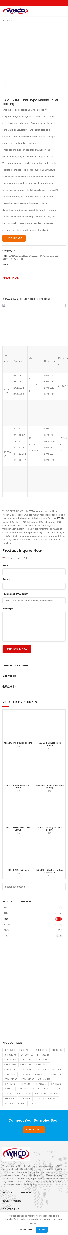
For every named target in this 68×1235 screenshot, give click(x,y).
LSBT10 (7, 1094)
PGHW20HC (9, 1099)
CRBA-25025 (42, 1060)
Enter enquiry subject (15, 594)
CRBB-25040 (26, 1064)
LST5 (18, 1094)
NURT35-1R (40, 1094)
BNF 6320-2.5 (43, 1055)
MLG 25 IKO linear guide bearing (50, 744)
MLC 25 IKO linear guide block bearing (50, 786)
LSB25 (47, 1089)
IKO (12, 20)
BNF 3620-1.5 (25, 1050)
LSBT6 (57, 1089)
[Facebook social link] (27, 3)
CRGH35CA (41, 1069)
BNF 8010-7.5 (10, 1055)
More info (26, 1230)
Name (6, 565)
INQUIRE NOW (15, 238)
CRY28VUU (26, 1084)
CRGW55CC (9, 1074)
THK (6, 913)
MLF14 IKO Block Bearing (18, 870)
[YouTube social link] (38, 3)
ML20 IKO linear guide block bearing (50, 828)
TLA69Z (32, 1103)
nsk (5, 907)
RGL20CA (52, 1099)
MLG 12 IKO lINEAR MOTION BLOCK (18, 786)
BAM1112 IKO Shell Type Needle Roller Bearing (26, 299)
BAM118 (54, 255)
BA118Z (23, 255)
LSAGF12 (22, 1089)
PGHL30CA (55, 1094)
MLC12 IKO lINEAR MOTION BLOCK (18, 828)
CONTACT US (32, 1129)
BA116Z (13, 255)
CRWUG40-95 (27, 1079)
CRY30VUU (41, 1084)
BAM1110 (7, 259)
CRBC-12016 (10, 1069)
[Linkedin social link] (23, 265)
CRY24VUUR (10, 1084)
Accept (42, 1230)
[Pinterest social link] (41, 3)
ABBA (6, 930)
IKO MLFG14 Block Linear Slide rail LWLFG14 (49, 871)
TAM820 (21, 1103)
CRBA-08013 (10, 1060)
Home (5, 20)
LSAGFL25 (35, 1089)
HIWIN (7, 924)
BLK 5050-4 (9, 1050)
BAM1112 (18, 259)
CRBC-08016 (42, 1064)
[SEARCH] (61, 886)
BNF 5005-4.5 (27, 1055)
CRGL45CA (56, 1069)
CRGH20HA (26, 1069)
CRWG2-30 (40, 1074)
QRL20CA (39, 1099)
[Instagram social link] (34, 3)
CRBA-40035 (10, 1064)
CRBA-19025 (26, 1060)
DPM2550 (8, 1089)
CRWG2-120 (55, 1074)
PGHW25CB (25, 1099)
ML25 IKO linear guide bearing (18, 743)
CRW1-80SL (25, 1074)
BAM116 (44, 255)
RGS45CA (8, 1103)
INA (5, 935)
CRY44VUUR (56, 1084)
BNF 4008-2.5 (42, 1050)
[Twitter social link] (30, 3)
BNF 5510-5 (57, 1050)
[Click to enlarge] (8, 85)
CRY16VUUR (44, 1079)
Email (6, 579)
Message (7, 608)
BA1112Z (33, 255)
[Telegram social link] (26, 265)
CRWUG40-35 (10, 1079)
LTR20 (28, 1094)
